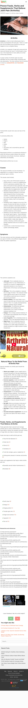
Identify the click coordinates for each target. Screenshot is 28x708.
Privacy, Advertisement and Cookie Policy (14, 675)
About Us (15, 671)
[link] (5, 597)
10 (8, 504)
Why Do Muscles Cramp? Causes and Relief (12, 659)
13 (15, 514)
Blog (5, 671)
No (17, 618)
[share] (12, 596)
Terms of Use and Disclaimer (14, 673)
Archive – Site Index (14, 677)
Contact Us (21, 671)
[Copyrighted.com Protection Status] (14, 683)
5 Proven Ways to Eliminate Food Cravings (12, 625)
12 (13, 511)
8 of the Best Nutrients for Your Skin (10, 628)
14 (9, 518)
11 (12, 508)
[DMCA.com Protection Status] (23, 681)
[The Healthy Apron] (3, 2)
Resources (10, 671)
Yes (11, 618)
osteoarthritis (10, 62)
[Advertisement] (14, 115)
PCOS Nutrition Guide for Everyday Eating (12, 661)
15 (8, 521)
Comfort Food (9, 597)
